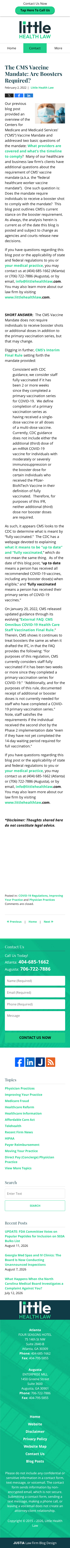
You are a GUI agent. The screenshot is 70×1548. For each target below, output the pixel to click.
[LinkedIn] (30, 1062)
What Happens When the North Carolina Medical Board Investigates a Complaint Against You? (34, 1283)
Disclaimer (35, 1431)
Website (35, 1424)
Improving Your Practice (23, 1094)
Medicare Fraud (17, 1101)
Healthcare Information (23, 1113)
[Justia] (40, 1062)
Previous (14, 921)
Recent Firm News (19, 1132)
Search (35, 1205)
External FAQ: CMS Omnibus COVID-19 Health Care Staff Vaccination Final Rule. (32, 624)
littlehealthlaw (39, 281)
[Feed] (50, 1062)
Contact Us (35, 1453)
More (58, 48)
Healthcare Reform (19, 1107)
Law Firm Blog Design (35, 1543)
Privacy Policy (35, 1439)
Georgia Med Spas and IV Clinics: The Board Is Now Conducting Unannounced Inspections (33, 1260)
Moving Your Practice (21, 1151)
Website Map (35, 1446)
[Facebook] (19, 1062)
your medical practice (24, 265)
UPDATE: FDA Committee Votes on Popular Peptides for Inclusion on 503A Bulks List (35, 1236)
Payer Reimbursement (22, 1145)
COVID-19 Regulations (33, 895)
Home (11, 48)
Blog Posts (35, 1461)
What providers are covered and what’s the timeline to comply (33, 151)
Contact (35, 48)
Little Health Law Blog (35, 29)
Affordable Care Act (20, 1119)
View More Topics (18, 1168)
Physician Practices (42, 900)
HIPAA (9, 1138)
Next (48, 921)
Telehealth (13, 1126)
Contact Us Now (35, 6)
